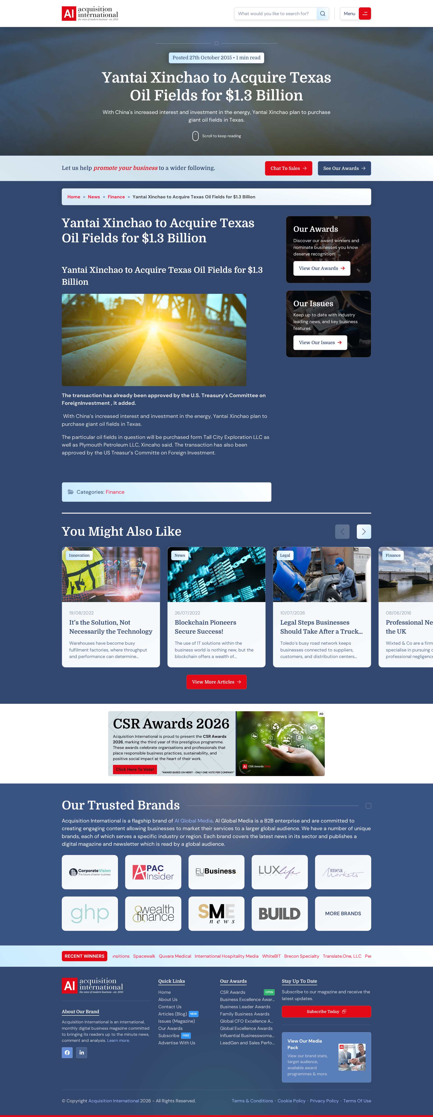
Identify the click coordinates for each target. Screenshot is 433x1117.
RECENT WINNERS (84, 956)
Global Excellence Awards (246, 1028)
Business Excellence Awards (247, 999)
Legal (285, 555)
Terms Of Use (357, 1101)
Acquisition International (113, 1101)
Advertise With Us (176, 1043)
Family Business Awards (244, 1014)
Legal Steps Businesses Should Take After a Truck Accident (319, 627)
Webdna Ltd (322, 956)
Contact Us (170, 1007)
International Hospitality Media (134, 956)
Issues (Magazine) (176, 1021)
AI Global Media (194, 820)
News (94, 197)
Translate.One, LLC (250, 956)
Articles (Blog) (172, 1014)
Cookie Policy (292, 1101)
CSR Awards (232, 992)
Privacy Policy (324, 1101)
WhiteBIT (179, 956)
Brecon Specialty (209, 956)
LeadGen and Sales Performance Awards (247, 1043)
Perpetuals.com (289, 956)
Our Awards (170, 1028)
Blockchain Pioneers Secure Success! (205, 627)
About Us (167, 999)
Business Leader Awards (245, 1007)
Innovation (79, 555)
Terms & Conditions (252, 1101)
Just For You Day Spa (360, 956)
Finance (116, 197)
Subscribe (168, 1035)
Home (73, 197)
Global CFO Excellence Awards (247, 1021)
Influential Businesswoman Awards (247, 1035)
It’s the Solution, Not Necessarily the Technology (110, 627)
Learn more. (118, 1040)
